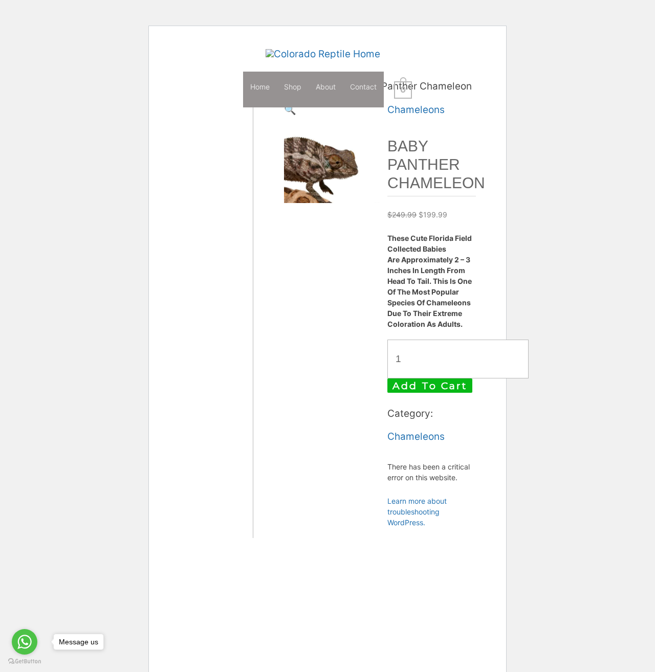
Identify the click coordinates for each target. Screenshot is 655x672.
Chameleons (416, 110)
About (326, 86)
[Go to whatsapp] (24, 642)
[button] (290, 110)
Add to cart (429, 386)
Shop (292, 86)
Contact (363, 86)
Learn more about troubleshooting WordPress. (417, 512)
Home (260, 86)
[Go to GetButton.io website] (24, 661)
